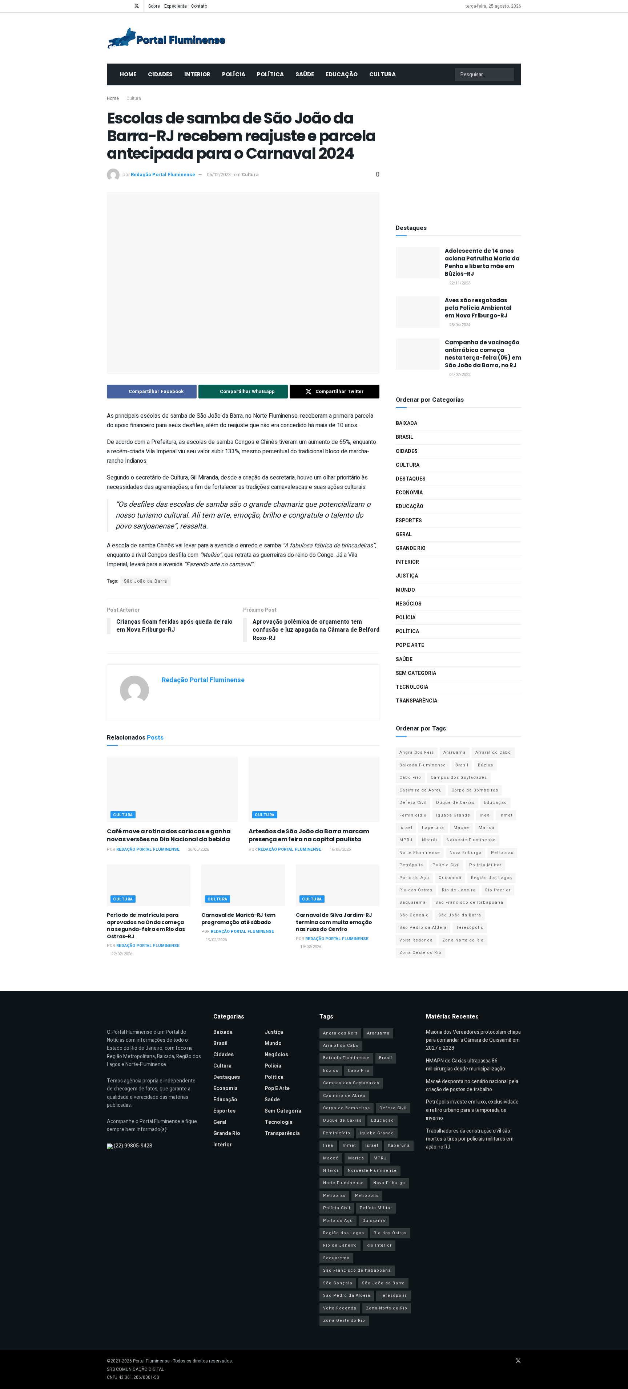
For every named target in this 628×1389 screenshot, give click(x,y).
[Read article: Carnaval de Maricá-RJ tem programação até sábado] (243, 885)
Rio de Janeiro (459, 890)
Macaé (461, 828)
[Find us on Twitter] (136, 6)
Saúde (304, 74)
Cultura (382, 74)
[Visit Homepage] (166, 38)
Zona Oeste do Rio (420, 952)
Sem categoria (416, 673)
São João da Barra (145, 581)
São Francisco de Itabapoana (469, 902)
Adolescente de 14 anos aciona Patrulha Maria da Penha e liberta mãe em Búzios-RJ (482, 262)
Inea (485, 815)
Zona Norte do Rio (463, 940)
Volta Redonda (416, 940)
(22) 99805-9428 (133, 1146)
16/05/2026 (340, 849)
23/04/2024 (459, 325)
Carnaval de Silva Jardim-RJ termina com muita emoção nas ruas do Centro (334, 922)
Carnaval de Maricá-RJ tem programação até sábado (238, 918)
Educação (342, 74)
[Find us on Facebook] (109, 6)
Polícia (233, 74)
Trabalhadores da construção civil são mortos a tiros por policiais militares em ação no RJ (470, 1139)
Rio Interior (498, 890)
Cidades (160, 74)
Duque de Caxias (455, 802)
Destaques (411, 479)
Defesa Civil (413, 802)
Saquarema (412, 902)
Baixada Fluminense (422, 765)
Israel (405, 828)
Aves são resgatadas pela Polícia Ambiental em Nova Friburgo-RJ (478, 307)
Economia (409, 493)
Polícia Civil (446, 865)
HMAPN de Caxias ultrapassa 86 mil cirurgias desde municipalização (465, 1065)
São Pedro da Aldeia (423, 927)
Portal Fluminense (151, 1361)
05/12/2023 (219, 174)
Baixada (406, 423)
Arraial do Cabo (493, 752)
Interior (197, 74)
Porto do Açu (414, 878)
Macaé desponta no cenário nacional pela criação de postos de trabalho (472, 1085)
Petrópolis (411, 865)
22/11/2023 (459, 283)
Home (128, 74)
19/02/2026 (216, 940)
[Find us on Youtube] (118, 6)
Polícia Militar (485, 865)
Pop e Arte (410, 645)
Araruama (454, 752)
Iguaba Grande (453, 815)
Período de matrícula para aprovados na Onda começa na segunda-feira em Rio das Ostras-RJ (146, 925)
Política (270, 74)
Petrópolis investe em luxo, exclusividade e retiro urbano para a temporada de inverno (472, 1110)
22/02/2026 (121, 954)
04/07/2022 (459, 375)
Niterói (429, 840)
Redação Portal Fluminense (163, 174)
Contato (199, 6)
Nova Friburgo (466, 853)
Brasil (404, 437)
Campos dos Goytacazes (459, 777)
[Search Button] (508, 74)
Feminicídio (413, 815)
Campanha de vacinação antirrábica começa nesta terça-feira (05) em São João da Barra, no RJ (483, 354)
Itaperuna (433, 828)
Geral (404, 534)
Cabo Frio (410, 777)
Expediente (175, 6)
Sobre (154, 6)
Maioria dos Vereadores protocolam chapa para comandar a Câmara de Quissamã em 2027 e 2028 (473, 1040)
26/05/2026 (198, 849)
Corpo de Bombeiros (474, 790)
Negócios (409, 604)
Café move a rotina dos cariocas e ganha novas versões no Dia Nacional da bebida (169, 835)
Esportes (409, 521)
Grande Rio (411, 548)
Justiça (407, 576)
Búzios (485, 765)
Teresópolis (469, 927)
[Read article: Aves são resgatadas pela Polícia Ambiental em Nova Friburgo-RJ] (417, 312)
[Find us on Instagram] (127, 6)
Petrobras (502, 853)
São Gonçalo (414, 915)
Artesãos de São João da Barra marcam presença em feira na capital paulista (309, 835)
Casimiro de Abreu (420, 790)
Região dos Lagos (491, 878)
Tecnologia (412, 687)
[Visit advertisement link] (458, 152)
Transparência (416, 701)
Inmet (505, 815)
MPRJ (405, 840)
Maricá (487, 828)
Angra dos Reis (416, 752)
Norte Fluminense (419, 853)
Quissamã (450, 878)
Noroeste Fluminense (471, 840)
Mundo (405, 590)
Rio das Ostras (415, 890)
